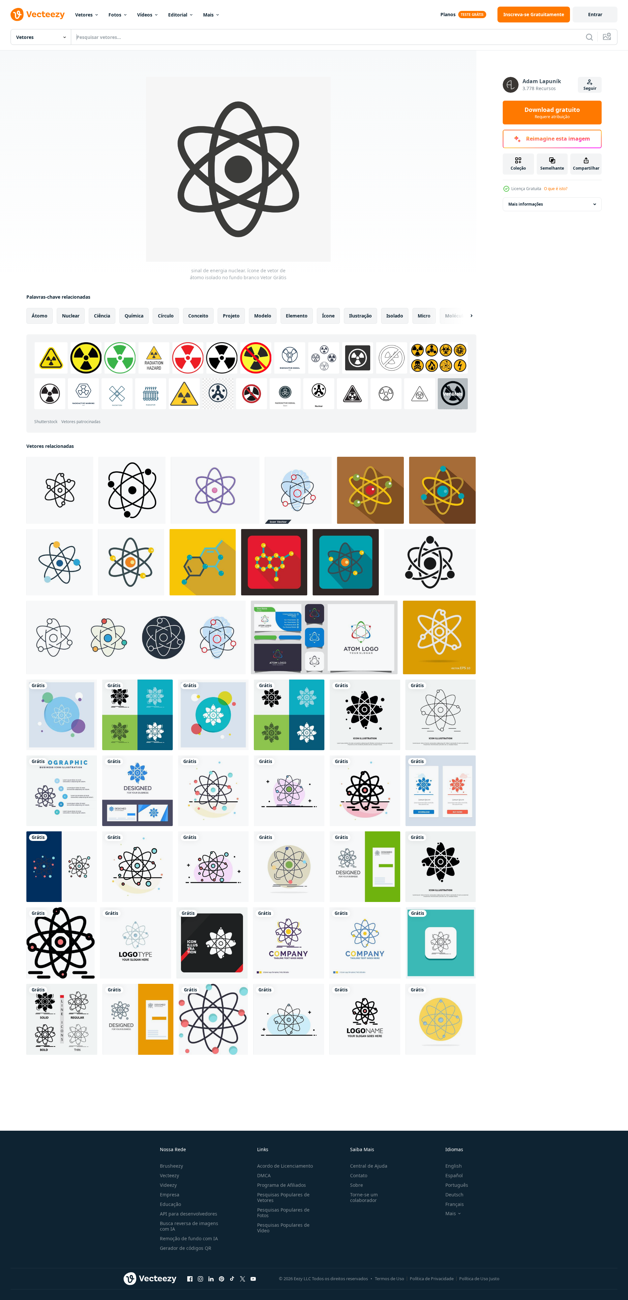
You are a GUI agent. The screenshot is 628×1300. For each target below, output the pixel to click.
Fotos (114, 15)
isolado (394, 316)
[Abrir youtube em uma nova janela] (253, 1278)
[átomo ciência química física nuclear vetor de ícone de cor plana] (289, 790)
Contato (358, 1175)
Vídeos (144, 15)
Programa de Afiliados (281, 1185)
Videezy (168, 1185)
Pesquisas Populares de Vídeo (283, 1228)
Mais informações (525, 204)
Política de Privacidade (432, 1279)
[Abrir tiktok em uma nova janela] (232, 1278)
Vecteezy (169, 1175)
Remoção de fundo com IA (189, 1238)
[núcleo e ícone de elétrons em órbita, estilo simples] (370, 490)
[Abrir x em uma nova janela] (242, 1278)
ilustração (360, 316)
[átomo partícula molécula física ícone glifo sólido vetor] (365, 715)
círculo (166, 316)
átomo (39, 316)
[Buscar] (589, 37)
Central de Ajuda (368, 1166)
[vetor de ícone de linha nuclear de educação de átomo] (440, 715)
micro (424, 316)
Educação (170, 1204)
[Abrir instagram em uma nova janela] (200, 1278)
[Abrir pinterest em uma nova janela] (221, 1278)
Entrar (595, 14)
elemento (297, 316)
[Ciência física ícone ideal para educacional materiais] (59, 490)
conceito (198, 316)
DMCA (264, 1175)
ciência (102, 316)
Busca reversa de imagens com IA (189, 1226)
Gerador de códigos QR (185, 1248)
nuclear (70, 316)
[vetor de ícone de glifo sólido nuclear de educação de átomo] (440, 866)
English (453, 1166)
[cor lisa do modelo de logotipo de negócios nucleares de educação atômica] (364, 1019)
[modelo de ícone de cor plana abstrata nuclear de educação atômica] (365, 790)
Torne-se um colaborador (364, 1197)
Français (454, 1204)
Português (456, 1185)
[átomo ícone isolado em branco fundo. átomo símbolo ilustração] (59, 562)
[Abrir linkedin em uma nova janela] (211, 1278)
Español (454, 1175)
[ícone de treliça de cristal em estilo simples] (274, 562)
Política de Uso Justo (479, 1279)
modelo (262, 316)
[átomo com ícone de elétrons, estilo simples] (131, 562)
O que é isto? (555, 188)
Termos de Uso (389, 1279)
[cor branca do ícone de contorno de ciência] (439, 637)
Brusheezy (171, 1166)
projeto (231, 316)
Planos (448, 14)
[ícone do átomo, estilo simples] (442, 490)
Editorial (177, 15)
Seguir (589, 88)
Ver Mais (453, 394)
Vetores (84, 15)
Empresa (169, 1194)
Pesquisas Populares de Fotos (283, 1212)
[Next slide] (465, 316)
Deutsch (454, 1194)
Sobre (356, 1185)
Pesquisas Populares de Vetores (283, 1197)
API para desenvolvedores (188, 1214)
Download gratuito (552, 112)
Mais (208, 15)
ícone (328, 316)
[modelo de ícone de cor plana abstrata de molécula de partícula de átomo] (213, 790)
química (134, 316)
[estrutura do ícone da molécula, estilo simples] (202, 562)
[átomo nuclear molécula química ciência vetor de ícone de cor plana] (288, 1019)
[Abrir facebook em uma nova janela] (190, 1278)
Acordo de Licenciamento (285, 1166)
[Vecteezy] (38, 14)
